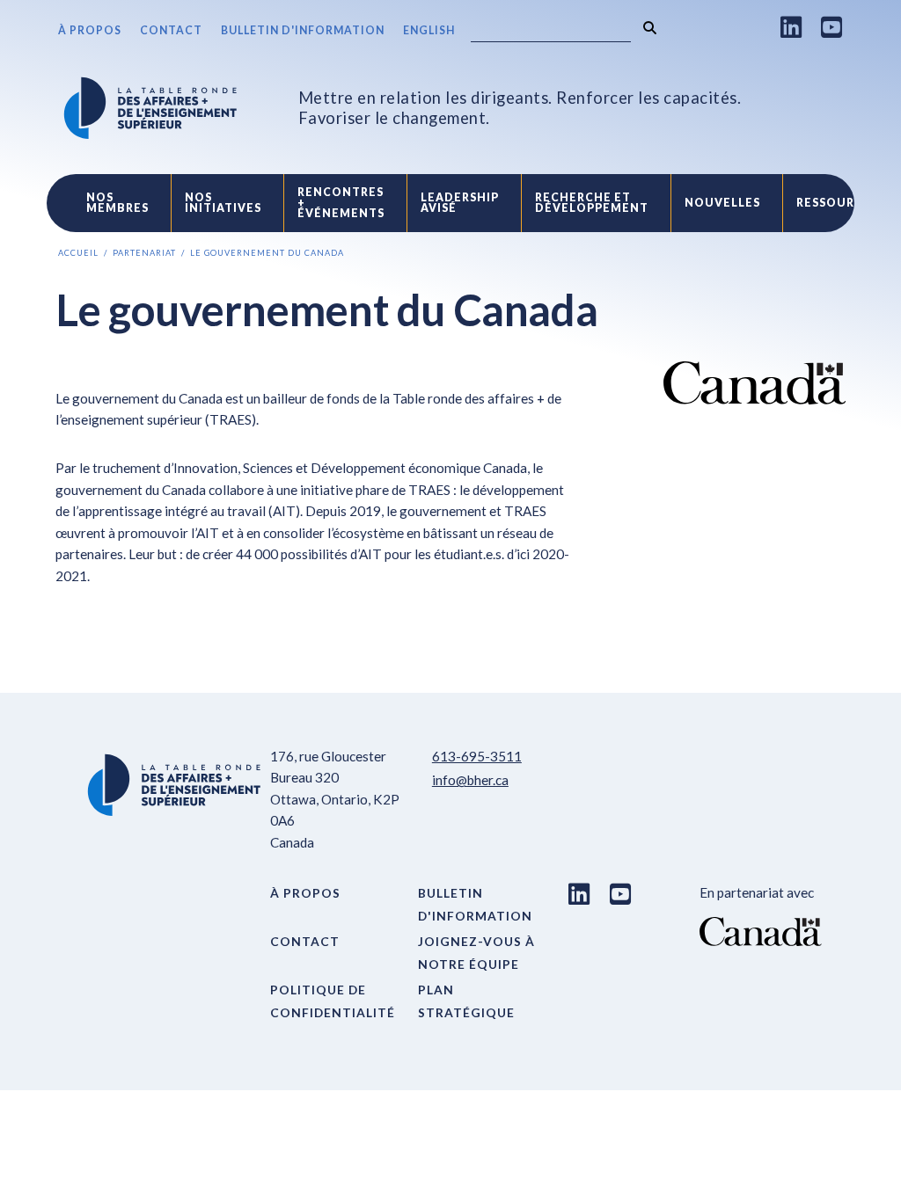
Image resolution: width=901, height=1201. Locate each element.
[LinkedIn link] (791, 27)
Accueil (78, 253)
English (429, 30)
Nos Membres (117, 203)
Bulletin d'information (303, 30)
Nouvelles (722, 202)
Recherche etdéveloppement (591, 203)
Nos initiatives (223, 203)
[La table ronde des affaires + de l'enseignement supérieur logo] (150, 108)
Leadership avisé (460, 203)
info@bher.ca (470, 780)
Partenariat (144, 253)
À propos (89, 30)
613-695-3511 (477, 756)
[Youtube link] (832, 27)
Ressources (837, 202)
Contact (171, 30)
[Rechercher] (650, 27)
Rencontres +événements (341, 203)
